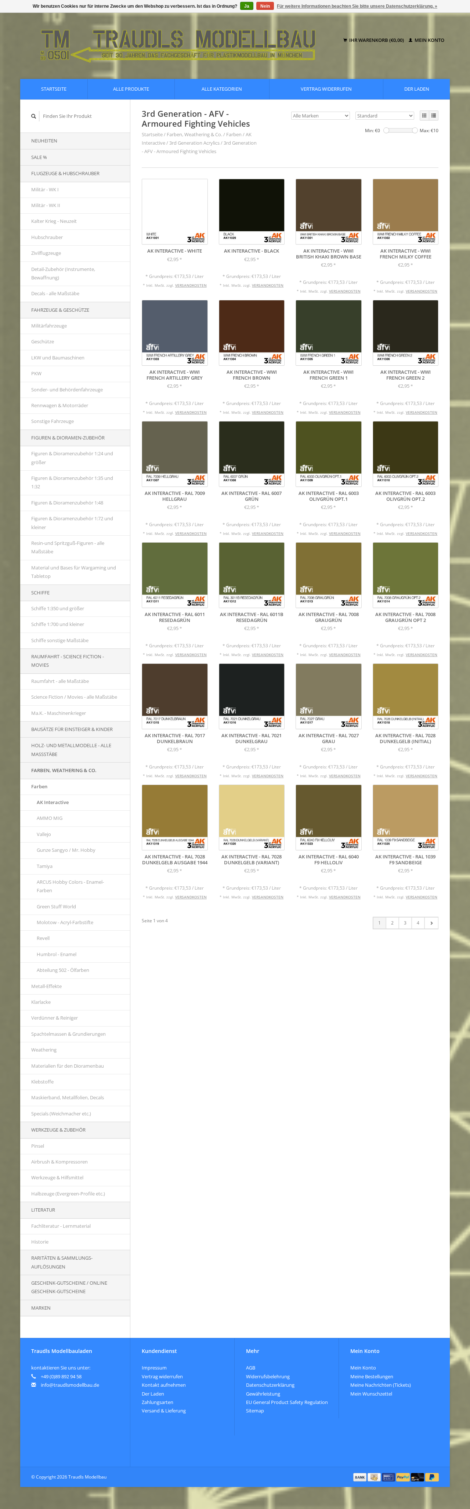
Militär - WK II (45, 205)
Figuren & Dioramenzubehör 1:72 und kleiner (72, 522)
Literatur (43, 1209)
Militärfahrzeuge (49, 325)
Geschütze (42, 341)
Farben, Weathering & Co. (64, 770)
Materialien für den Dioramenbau (67, 1066)
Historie (39, 1241)
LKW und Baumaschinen (57, 357)
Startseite (53, 89)
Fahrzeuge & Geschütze (60, 310)
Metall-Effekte (46, 986)
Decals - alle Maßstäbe (55, 293)
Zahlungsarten (157, 1402)
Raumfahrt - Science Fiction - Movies (67, 660)
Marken (41, 1307)
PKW (36, 373)
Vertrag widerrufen (326, 89)
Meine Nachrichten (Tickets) (380, 1385)
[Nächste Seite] (431, 923)
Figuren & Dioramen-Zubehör (68, 437)
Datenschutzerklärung (270, 1385)
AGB (250, 1367)
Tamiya (45, 866)
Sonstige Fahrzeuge (52, 421)
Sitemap (255, 1410)
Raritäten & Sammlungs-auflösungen (62, 1262)
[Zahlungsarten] (360, 1476)
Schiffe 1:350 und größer (57, 608)
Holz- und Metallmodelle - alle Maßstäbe (71, 749)
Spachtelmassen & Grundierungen (68, 1034)
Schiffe (40, 592)
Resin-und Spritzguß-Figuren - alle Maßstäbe (67, 547)
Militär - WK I (45, 189)
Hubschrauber (47, 237)
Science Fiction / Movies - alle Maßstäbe (74, 697)
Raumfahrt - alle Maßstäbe (60, 681)
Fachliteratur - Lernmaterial (61, 1226)
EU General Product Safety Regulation (287, 1402)
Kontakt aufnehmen (164, 1385)
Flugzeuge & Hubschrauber (65, 173)
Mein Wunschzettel (371, 1393)
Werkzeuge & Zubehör (58, 1129)
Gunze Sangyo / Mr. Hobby (66, 850)
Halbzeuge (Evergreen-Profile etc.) (68, 1193)
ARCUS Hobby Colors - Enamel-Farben (70, 886)
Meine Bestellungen (371, 1376)
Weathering (44, 1049)
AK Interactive (53, 802)
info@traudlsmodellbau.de (70, 1385)
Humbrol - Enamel (56, 954)
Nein (265, 6)
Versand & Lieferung (164, 1410)
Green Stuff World (56, 906)
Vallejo (44, 834)
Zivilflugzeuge (46, 253)
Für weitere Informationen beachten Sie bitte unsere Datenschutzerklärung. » (357, 6)
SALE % (39, 157)
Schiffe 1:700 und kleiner (57, 624)
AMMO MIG (49, 818)
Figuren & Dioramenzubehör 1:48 (67, 502)
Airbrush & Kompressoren (59, 1161)
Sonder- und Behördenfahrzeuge (67, 389)
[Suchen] (33, 116)
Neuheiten (44, 140)
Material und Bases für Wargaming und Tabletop (73, 571)
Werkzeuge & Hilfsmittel (57, 1177)
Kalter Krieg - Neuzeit (54, 221)
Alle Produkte (131, 89)
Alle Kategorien (222, 89)
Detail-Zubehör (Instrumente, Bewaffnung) (63, 273)
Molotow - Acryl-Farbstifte (65, 922)
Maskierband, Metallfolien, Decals (67, 1097)
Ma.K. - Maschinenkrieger (58, 713)
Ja (246, 6)
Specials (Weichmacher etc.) (61, 1113)
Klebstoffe (42, 1081)
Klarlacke (41, 1002)
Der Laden (416, 89)
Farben (39, 786)
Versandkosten (191, 285)
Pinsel (37, 1146)
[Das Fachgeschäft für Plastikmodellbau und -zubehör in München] (183, 40)
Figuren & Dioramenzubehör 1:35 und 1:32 (72, 482)
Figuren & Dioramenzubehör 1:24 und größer (72, 457)
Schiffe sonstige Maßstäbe (59, 640)
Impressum (154, 1367)
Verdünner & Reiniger (54, 1017)
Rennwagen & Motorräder (59, 405)
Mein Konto (428, 40)
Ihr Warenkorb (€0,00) (376, 40)
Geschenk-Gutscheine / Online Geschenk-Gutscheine (69, 1287)
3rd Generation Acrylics (194, 143)
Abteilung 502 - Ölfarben (63, 970)
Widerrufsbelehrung (268, 1376)
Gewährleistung (263, 1393)
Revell (43, 938)
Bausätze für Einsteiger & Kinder (72, 729)
